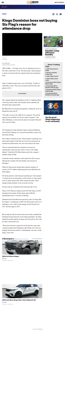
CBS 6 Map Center (52, 76)
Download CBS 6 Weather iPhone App (51, 86)
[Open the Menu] (2, 2)
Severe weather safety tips (51, 73)
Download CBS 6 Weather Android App (52, 94)
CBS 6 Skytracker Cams (51, 79)
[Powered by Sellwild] (40, 329)
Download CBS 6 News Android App (53, 90)
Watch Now (59, 2)
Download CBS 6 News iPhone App (53, 83)
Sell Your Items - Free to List (21, 239)
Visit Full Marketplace (37, 238)
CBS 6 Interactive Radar (51, 69)
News (4, 14)
